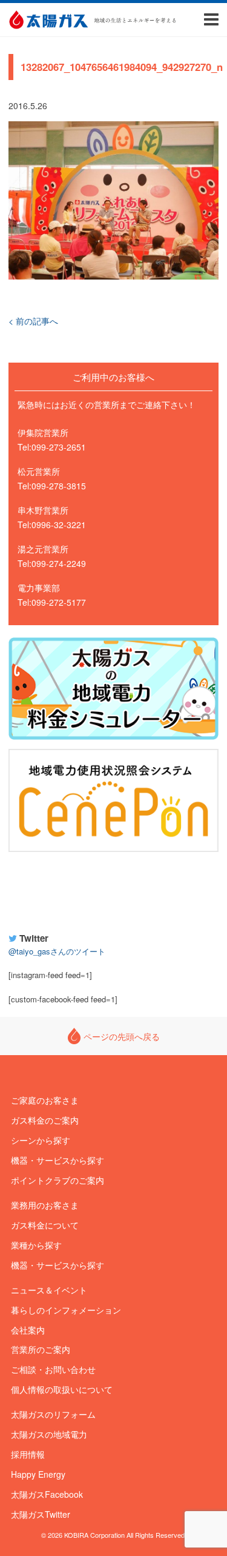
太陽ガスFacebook (47, 1494)
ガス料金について (45, 1225)
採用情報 (28, 1454)
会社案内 (28, 1330)
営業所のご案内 (40, 1349)
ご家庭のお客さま (45, 1100)
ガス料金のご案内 (45, 1120)
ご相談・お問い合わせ (53, 1369)
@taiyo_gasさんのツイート (56, 951)
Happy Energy (113, 890)
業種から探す (36, 1245)
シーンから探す (40, 1140)
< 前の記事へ (33, 321)
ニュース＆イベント (49, 1290)
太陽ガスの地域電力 (49, 1434)
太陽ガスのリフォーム (53, 1414)
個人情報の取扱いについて (62, 1389)
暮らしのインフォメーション (66, 1310)
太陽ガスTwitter (40, 1514)
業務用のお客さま (45, 1205)
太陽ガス (48, 19)
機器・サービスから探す (57, 1160)
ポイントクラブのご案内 (57, 1180)
